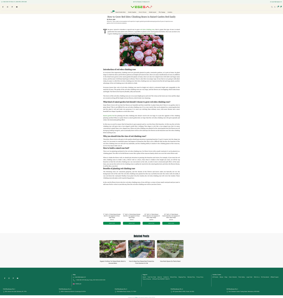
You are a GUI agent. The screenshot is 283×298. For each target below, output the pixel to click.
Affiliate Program (275, 277)
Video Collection (233, 277)
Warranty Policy (191, 277)
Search (144, 277)
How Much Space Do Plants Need (170, 261)
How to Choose (142, 12)
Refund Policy (173, 277)
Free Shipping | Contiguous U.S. (142, 1)
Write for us (257, 277)
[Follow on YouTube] (17, 7)
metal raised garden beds (148, 34)
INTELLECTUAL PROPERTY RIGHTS (161, 279)
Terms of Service (147, 279)
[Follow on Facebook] (3, 7)
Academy (170, 12)
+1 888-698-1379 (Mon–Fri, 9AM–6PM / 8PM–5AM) (14, 1)
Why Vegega (162, 12)
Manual (221, 277)
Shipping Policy (182, 277)
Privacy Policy (199, 277)
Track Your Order (152, 277)
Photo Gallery (241, 277)
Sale (112, 12)
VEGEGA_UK (78, 283)
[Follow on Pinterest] (12, 7)
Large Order (249, 277)
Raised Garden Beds (120, 12)
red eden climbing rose (147, 29)
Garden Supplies (132, 12)
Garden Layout (152, 12)
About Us (159, 277)
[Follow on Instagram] (7, 7)
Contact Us (166, 277)
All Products (215, 277)
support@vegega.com (276, 1)
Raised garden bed (109, 115)
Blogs (226, 277)
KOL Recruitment (265, 277)
